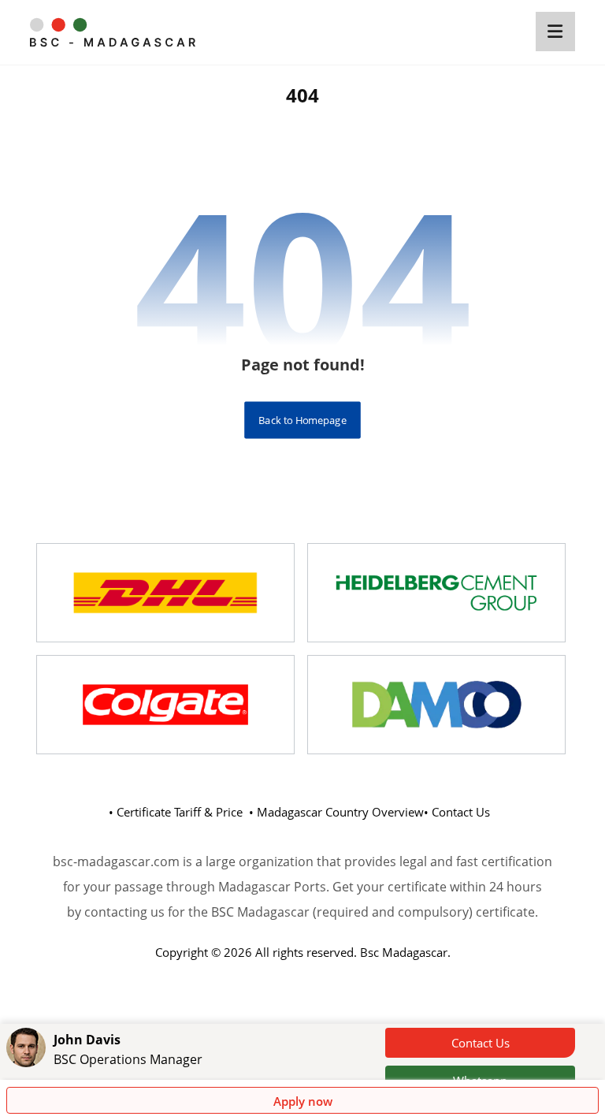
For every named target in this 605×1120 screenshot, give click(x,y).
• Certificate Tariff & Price (176, 812)
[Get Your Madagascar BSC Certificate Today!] (112, 32)
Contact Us (480, 1043)
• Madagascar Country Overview (336, 812)
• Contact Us (457, 812)
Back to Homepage (302, 419)
